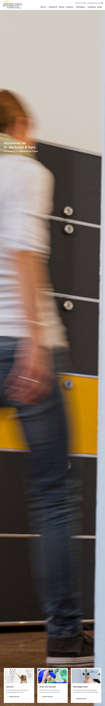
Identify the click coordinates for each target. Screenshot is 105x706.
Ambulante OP (53, 7)
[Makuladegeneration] (86, 676)
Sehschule (61, 7)
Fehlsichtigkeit (80, 7)
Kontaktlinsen (92, 7)
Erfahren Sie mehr (14, 696)
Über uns (43, 7)
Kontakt (99, 7)
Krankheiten (70, 7)
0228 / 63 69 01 (79, 3)
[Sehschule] (19, 676)
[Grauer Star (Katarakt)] (52, 676)
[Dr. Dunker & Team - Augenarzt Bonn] (12, 5)
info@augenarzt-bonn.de (94, 3)
